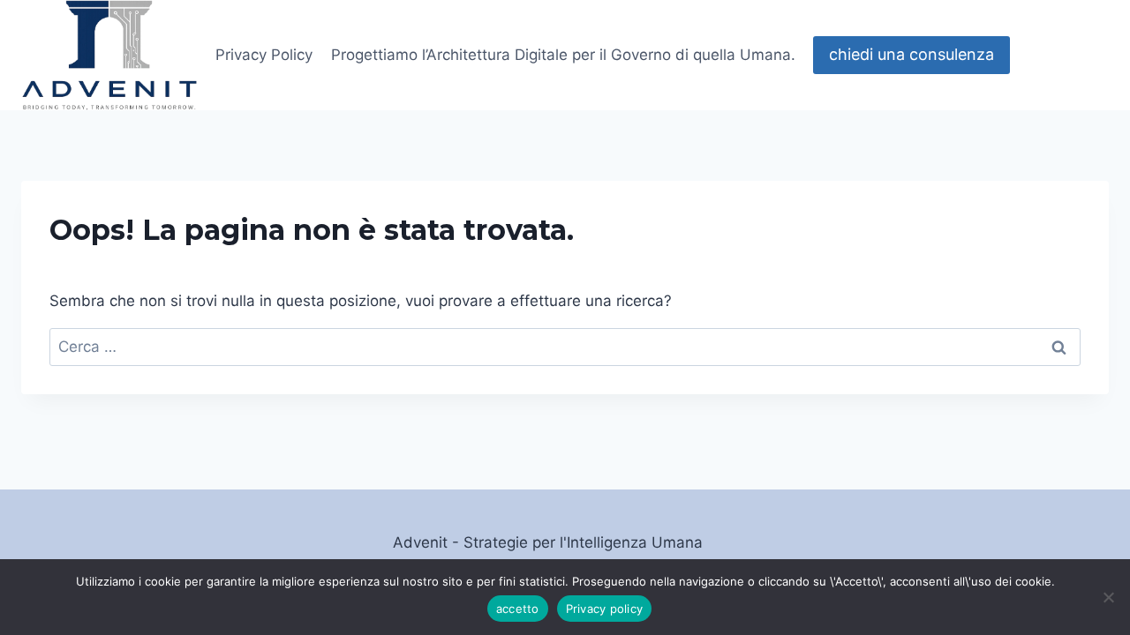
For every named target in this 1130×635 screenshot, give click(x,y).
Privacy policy (605, 608)
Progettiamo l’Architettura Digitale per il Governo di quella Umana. (563, 55)
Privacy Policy (264, 55)
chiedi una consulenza (911, 54)
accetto (517, 608)
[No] (1108, 597)
